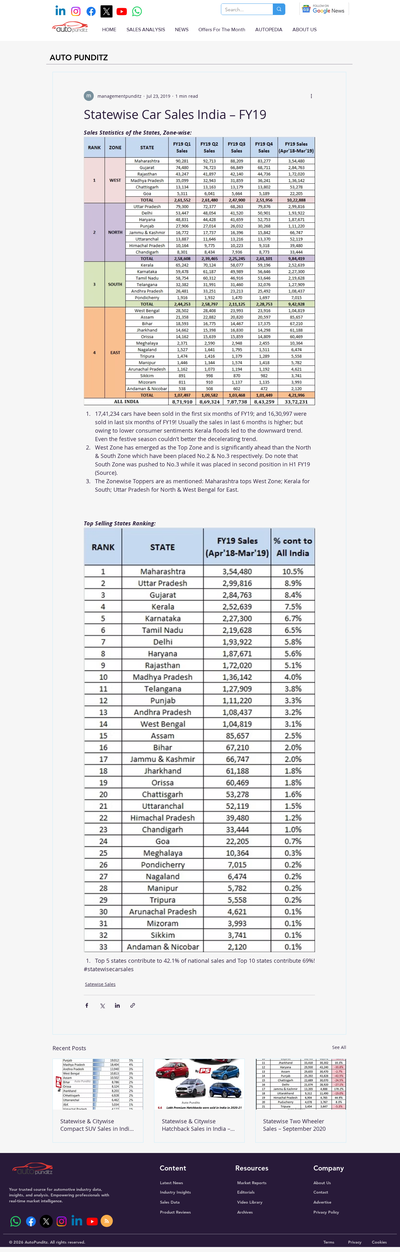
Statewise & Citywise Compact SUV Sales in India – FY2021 (96, 1124)
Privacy (355, 1242)
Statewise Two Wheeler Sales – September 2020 (294, 1124)
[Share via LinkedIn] (117, 1005)
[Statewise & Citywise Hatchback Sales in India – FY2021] (199, 1084)
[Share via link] (133, 1005)
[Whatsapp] (137, 11)
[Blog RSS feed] (107, 1221)
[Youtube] (122, 11)
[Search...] (279, 9)
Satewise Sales (100, 984)
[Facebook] (91, 11)
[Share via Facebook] (87, 1005)
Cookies (379, 1242)
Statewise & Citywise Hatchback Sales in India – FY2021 (196, 1124)
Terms (328, 1242)
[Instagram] (76, 11)
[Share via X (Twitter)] (102, 1005)
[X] (106, 11)
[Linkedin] (60, 11)
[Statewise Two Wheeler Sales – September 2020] (301, 1084)
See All (339, 1047)
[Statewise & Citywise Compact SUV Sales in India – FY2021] (98, 1084)
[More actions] (311, 96)
